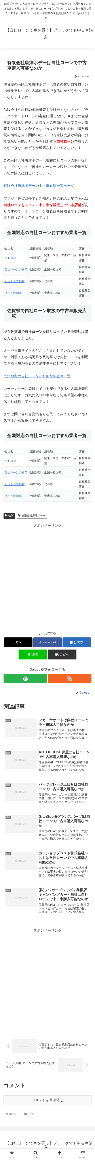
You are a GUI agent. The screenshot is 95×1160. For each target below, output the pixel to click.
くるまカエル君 (14, 281)
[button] (62, 654)
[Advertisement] (47, 576)
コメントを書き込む (47, 1100)
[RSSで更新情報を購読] (69, 678)
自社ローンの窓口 (15, 269)
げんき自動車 (13, 292)
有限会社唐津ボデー (34, 515)
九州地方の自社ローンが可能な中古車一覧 (37, 376)
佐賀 (11, 515)
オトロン (10, 257)
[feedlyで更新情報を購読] (25, 678)
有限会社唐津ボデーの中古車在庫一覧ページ (39, 186)
